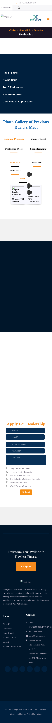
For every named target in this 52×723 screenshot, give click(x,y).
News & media (8, 633)
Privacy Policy (26, 714)
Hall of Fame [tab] (10, 72)
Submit (26, 492)
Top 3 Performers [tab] (13, 87)
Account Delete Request (12, 646)
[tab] (13, 140)
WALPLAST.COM (30, 710)
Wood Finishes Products (20, 486)
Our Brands (7, 629)
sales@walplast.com (37, 636)
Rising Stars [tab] (10, 80)
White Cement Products (20, 475)
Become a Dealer (9, 637)
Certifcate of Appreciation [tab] (18, 101)
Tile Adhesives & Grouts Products (25, 479)
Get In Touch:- (6, 8)
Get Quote (26, 566)
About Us (6, 624)
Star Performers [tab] (12, 94)
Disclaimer (37, 714)
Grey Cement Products (20, 468)
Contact (6, 642)
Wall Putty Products (18, 482)
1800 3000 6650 (30, 3)
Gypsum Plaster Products (21, 472)
